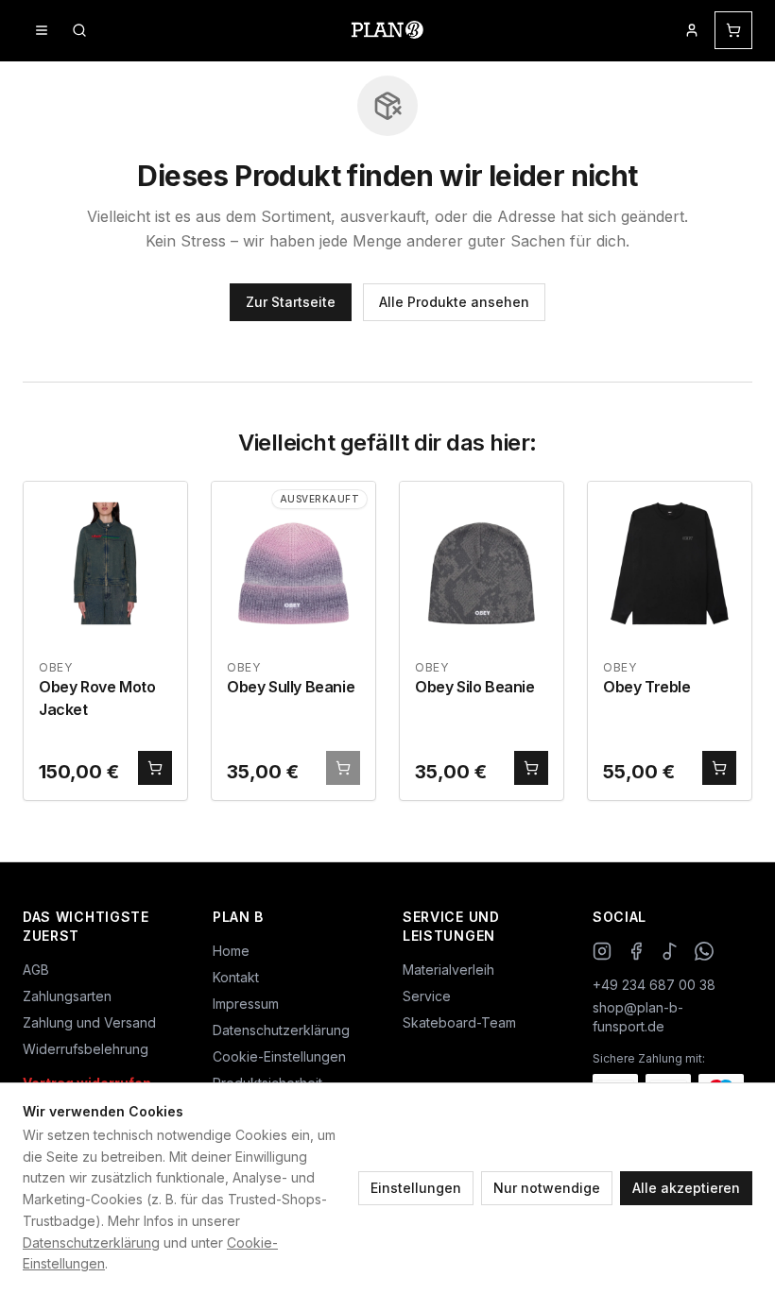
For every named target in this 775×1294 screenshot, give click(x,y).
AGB (36, 970)
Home (231, 951)
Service (427, 996)
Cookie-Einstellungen (279, 1056)
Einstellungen (415, 1188)
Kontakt (236, 977)
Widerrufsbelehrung (85, 1049)
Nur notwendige (546, 1188)
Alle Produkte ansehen (454, 302)
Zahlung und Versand (89, 1022)
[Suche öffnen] (79, 30)
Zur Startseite (291, 302)
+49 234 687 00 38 (654, 985)
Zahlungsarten (67, 996)
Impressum (246, 1004)
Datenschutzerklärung (91, 1242)
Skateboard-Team (459, 1022)
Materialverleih (448, 970)
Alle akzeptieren (686, 1188)
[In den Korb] (155, 768)
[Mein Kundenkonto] (692, 30)
